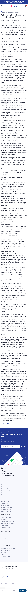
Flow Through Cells (5, 486)
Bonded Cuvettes (5, 501)
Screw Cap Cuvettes (5, 538)
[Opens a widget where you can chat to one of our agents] (23, 590)
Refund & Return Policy (6, 550)
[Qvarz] (14, 6)
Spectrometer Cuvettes (6, 492)
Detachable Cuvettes (5, 527)
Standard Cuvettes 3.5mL (6, 509)
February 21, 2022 (6, 11)
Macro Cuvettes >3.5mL (6, 507)
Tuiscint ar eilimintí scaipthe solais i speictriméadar (12, 16)
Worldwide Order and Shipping (8, 548)
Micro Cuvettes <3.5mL (6, 511)
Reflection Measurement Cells (7, 521)
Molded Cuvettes (5, 505)
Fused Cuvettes (4, 503)
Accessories (3, 484)
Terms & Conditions (5, 586)
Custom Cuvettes (5, 488)
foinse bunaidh (5, 423)
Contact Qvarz (4, 554)
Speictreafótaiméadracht (13, 12)
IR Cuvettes (3, 519)
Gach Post (4, 12)
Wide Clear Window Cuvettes (7, 523)
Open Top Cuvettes (5, 534)
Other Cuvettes (4, 494)
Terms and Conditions (6, 556)
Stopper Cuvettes (5, 536)
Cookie (11, 586)
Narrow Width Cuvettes (6, 517)
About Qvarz (4, 552)
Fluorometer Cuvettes (6, 490)
